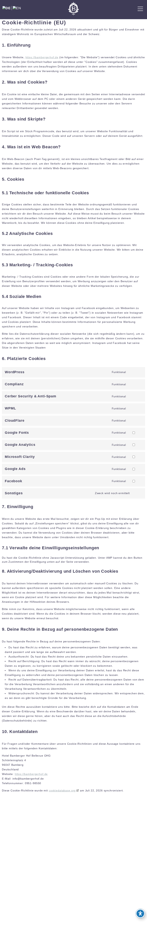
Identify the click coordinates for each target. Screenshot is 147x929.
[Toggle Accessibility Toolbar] (140, 913)
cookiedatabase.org (62, 790)
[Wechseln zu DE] (7, 8)
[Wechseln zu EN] (17, 8)
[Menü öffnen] (140, 8)
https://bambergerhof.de (42, 57)
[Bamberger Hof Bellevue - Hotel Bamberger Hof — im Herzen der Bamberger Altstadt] (73, 8)
